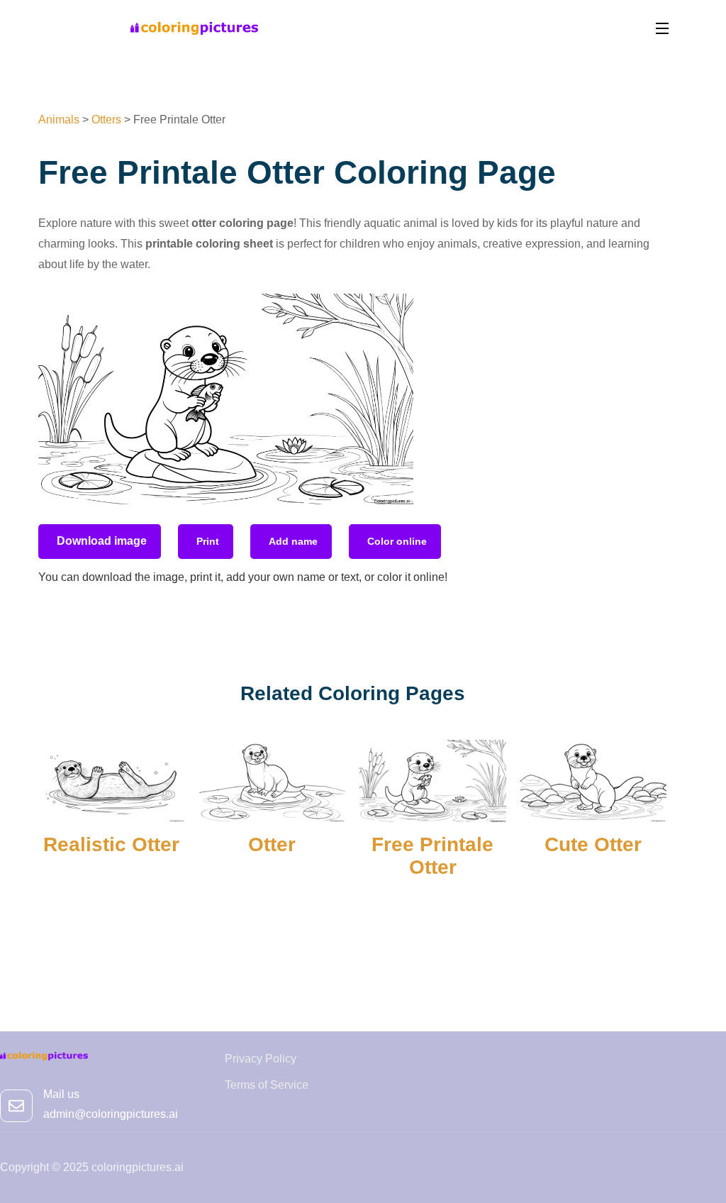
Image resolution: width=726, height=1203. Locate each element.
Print (207, 541)
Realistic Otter (111, 844)
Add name (293, 541)
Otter (272, 844)
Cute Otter (593, 844)
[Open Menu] (663, 28)
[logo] (194, 27)
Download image (102, 541)
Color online (397, 541)
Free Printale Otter (432, 855)
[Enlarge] (395, 312)
